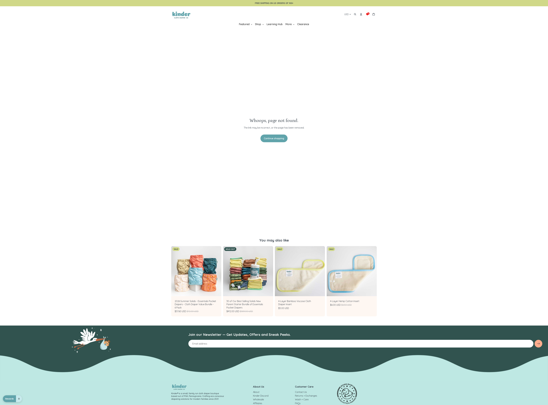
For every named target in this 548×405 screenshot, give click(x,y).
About (256, 392)
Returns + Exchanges (306, 395)
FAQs (298, 403)
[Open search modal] (355, 14)
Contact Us (301, 392)
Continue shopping (274, 138)
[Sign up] (538, 344)
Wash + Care (302, 399)
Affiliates (257, 403)
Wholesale (258, 399)
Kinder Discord (260, 395)
